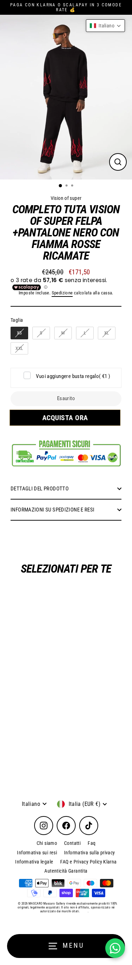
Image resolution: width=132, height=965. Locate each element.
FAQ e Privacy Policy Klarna (88, 862)
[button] (105, 26)
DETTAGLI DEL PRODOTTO (40, 488)
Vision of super (66, 198)
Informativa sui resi (37, 852)
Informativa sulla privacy (89, 852)
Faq (91, 843)
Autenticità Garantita (65, 871)
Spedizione (62, 292)
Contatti (72, 843)
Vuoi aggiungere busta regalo (73, 376)
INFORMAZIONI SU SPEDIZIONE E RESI (53, 510)
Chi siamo (47, 843)
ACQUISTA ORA (66, 417)
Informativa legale (34, 862)
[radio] (19, 333)
